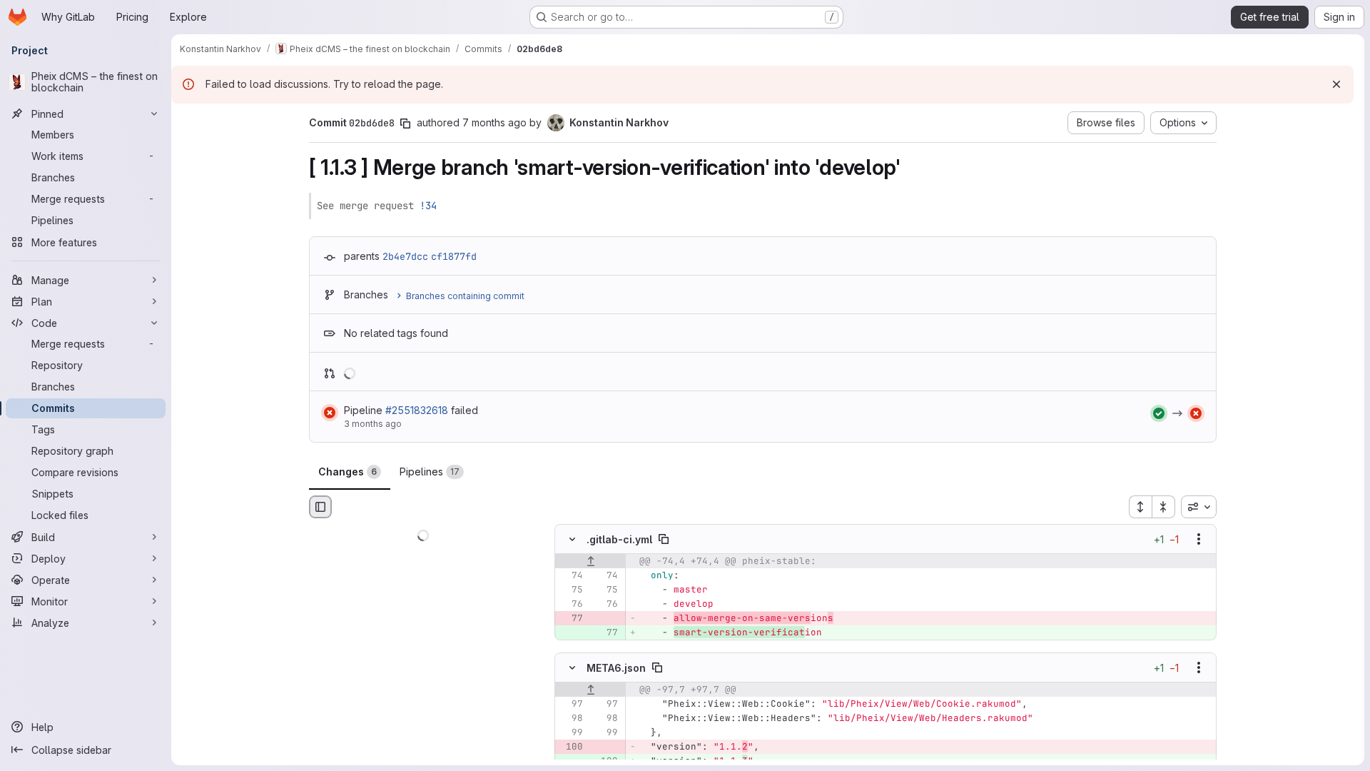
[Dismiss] (1336, 84)
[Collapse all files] (1163, 506)
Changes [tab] (347, 471)
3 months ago (373, 423)
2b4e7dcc (405, 256)
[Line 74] (571, 576)
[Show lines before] (590, 562)
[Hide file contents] (572, 539)
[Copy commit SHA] (405, 123)
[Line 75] (571, 590)
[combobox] (1199, 506)
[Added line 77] (606, 633)
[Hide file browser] (320, 506)
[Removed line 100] (571, 747)
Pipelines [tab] (430, 471)
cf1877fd (454, 256)
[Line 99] (571, 732)
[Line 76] (571, 605)
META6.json (616, 667)
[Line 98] (571, 718)
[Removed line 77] (571, 619)
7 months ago (494, 122)
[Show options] (1198, 539)
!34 (428, 205)
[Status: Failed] (329, 412)
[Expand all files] (1140, 506)
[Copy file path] (663, 539)
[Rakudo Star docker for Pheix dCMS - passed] (1158, 413)
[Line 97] (571, 704)
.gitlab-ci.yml (619, 539)
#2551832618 (416, 410)
